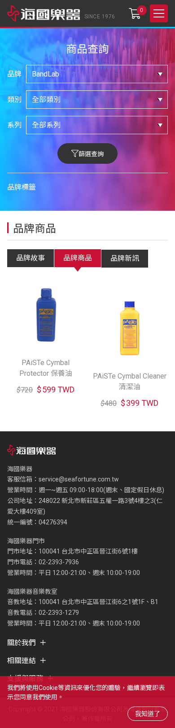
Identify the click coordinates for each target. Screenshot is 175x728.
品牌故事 (30, 258)
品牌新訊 (124, 258)
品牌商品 (77, 258)
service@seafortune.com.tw (79, 479)
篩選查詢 (91, 154)
